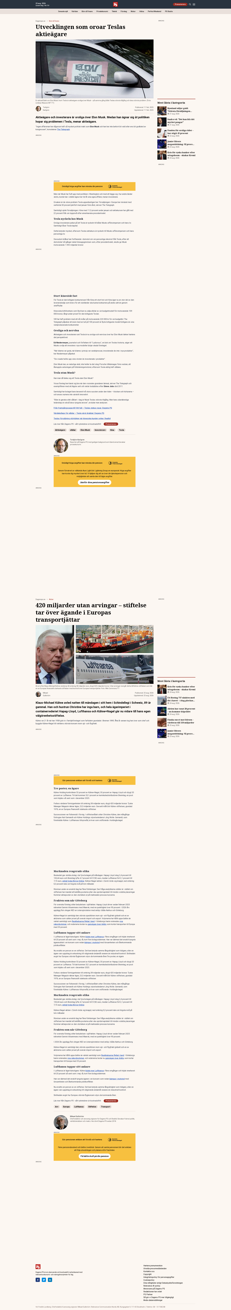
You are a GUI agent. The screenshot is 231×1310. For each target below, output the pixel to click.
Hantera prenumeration (152, 1266)
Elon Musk (85, 430)
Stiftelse (92, 1107)
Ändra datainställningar (152, 1300)
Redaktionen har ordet (152, 1291)
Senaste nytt (63, 11)
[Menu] (193, 4)
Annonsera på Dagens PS (154, 1289)
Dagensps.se (40, 21)
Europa (66, 1107)
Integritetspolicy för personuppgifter (158, 1277)
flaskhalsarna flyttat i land (83, 921)
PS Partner (148, 1294)
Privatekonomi (102, 11)
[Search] (189, 4)
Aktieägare (60, 430)
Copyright (147, 1274)
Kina (112, 430)
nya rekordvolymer (76, 1058)
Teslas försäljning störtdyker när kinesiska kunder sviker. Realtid (82, 418)
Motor (133, 11)
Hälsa (141, 11)
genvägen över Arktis (97, 924)
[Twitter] (44, 1280)
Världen (75, 11)
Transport (105, 1107)
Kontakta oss (148, 1271)
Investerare (100, 430)
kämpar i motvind (92, 942)
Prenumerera (180, 4)
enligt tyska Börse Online (73, 881)
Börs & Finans (87, 11)
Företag (124, 11)
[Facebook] (38, 1280)
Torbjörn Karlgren (77, 440)
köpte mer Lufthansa (94, 937)
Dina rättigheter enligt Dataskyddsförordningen (163, 1283)
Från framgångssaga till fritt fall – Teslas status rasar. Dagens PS (83, 408)
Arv (56, 1107)
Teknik (114, 11)
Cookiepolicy (148, 1280)
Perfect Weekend (154, 11)
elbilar (73, 430)
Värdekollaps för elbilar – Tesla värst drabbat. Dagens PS (79, 413)
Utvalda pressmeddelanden (155, 1268)
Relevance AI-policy (151, 1286)
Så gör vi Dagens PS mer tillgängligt (158, 1297)
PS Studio (169, 11)
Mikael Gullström (77, 1116)
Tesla (121, 430)
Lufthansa (78, 1107)
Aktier (51, 599)
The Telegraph (63, 129)
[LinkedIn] (50, 1280)
